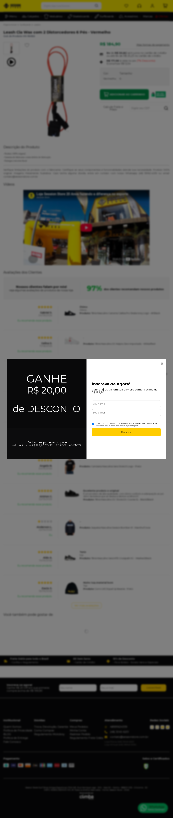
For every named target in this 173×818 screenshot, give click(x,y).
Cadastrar (126, 432)
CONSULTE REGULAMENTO (63, 445)
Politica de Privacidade (140, 423)
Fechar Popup (162, 363)
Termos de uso (120, 423)
